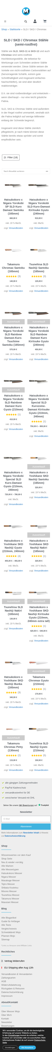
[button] (5, 21)
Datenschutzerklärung (15, 836)
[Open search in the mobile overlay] (25, 21)
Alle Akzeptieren (27, 1048)
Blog (4, 908)
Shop (4, 29)
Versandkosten (16, 228)
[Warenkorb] (45, 21)
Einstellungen (14, 1035)
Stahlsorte (15, 29)
